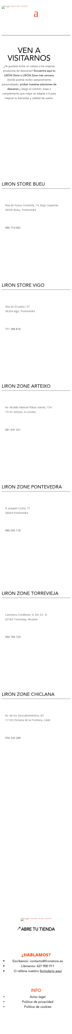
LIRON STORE (23, 184)
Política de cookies (37, 1006)
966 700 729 (13, 637)
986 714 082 (13, 227)
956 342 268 (13, 738)
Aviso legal (38, 996)
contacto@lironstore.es (46, 961)
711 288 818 (13, 329)
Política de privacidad (37, 1001)
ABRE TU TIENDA (38, 929)
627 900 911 (45, 966)
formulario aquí (51, 971)
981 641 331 (13, 429)
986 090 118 (13, 530)
